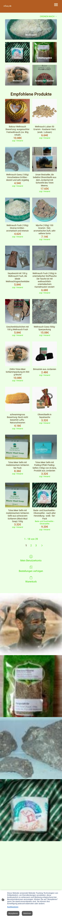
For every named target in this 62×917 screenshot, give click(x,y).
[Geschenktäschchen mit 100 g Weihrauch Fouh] (17, 311)
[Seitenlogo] (17, 9)
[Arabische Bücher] (44, 71)
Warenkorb (31, 581)
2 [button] (31, 545)
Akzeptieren (13, 913)
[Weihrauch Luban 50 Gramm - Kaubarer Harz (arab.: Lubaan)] (44, 111)
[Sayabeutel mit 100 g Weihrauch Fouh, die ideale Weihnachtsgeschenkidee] (17, 258)
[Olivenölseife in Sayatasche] (44, 399)
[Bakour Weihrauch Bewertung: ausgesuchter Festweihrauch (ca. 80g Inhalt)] (17, 111)
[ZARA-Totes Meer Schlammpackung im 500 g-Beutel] (17, 353)
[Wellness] (17, 71)
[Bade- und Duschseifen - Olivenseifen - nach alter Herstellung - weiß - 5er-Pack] (44, 495)
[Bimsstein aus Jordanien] (44, 353)
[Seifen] (17, 48)
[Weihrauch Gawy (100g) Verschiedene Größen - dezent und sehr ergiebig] (17, 159)
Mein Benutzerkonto (31, 560)
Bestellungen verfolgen (31, 571)
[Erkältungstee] (44, 48)
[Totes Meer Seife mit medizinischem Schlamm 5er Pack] (17, 447)
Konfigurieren (12, 907)
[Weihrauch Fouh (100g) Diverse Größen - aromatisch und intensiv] (17, 210)
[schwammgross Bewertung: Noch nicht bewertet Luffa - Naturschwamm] (17, 399)
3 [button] (36, 545)
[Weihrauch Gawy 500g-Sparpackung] (44, 311)
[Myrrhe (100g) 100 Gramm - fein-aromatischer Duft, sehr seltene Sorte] (44, 210)
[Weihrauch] (31, 25)
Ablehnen (27, 913)
